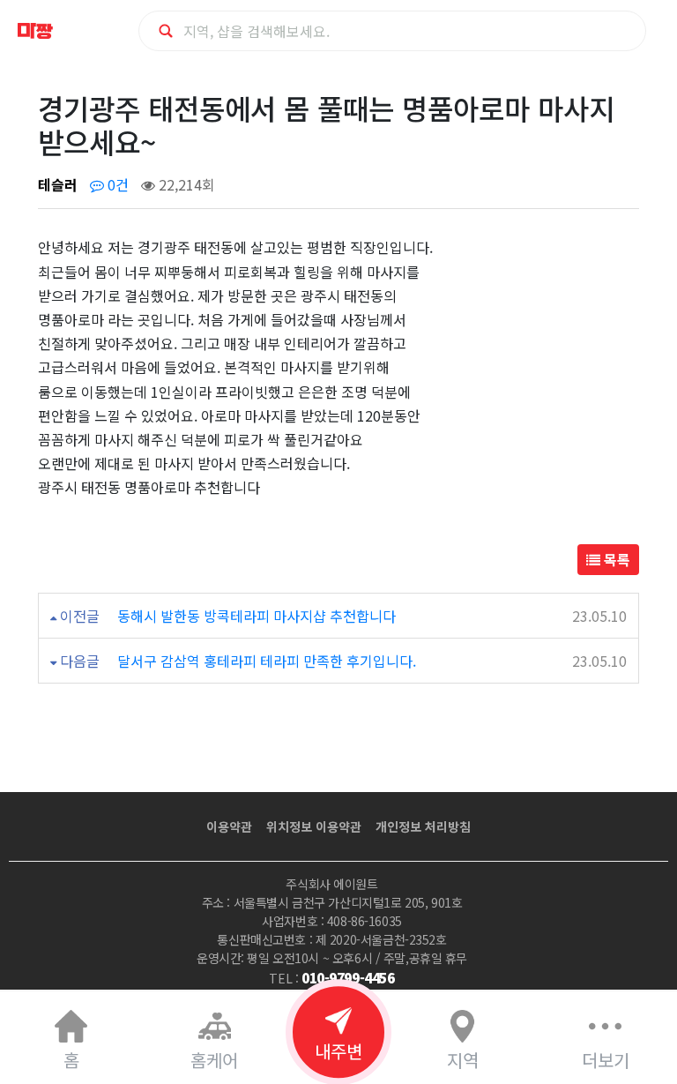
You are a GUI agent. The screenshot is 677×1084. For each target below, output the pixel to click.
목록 (615, 559)
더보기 (605, 1060)
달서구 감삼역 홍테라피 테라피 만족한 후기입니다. (266, 660)
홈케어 (214, 1060)
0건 (116, 184)
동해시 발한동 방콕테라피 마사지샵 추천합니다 (256, 615)
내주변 (338, 1051)
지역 (463, 1060)
